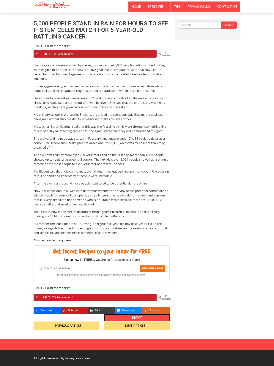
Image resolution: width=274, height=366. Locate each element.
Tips (177, 6)
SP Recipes (156, 6)
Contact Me (227, 6)
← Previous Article (66, 326)
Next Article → (137, 326)
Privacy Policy (199, 6)
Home (136, 6)
